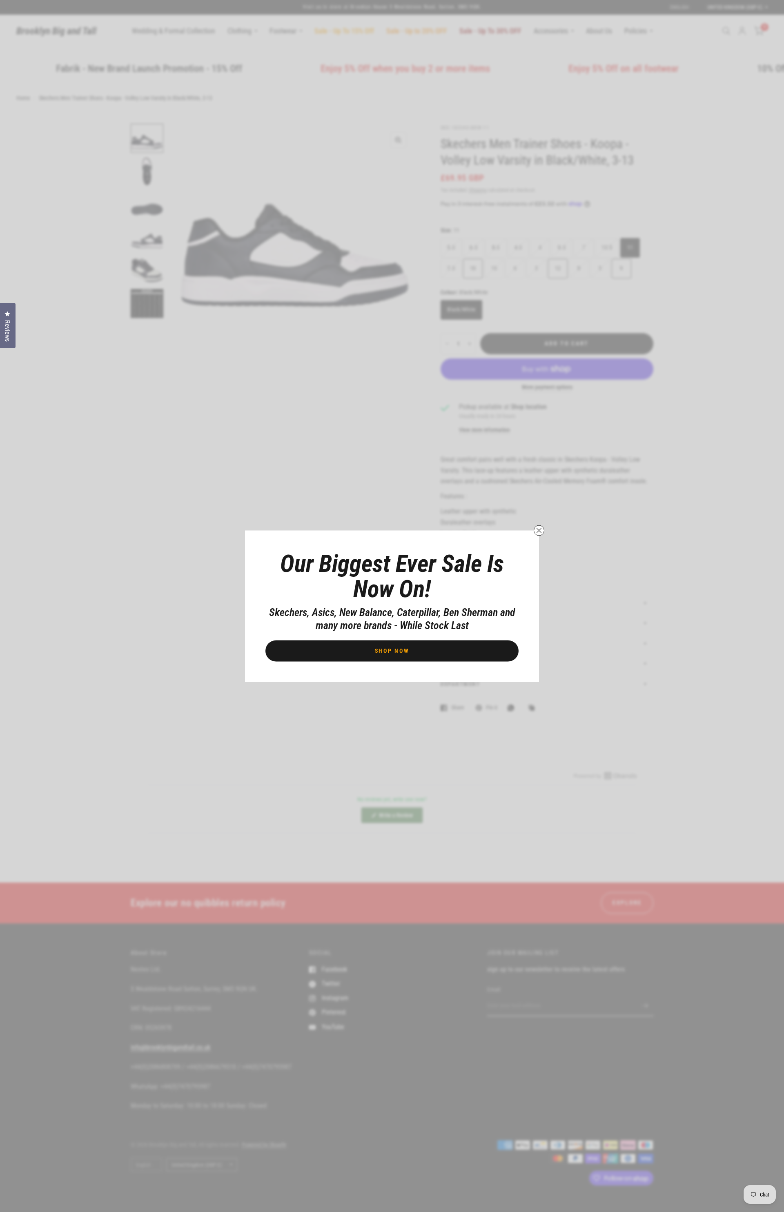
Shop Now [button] (392, 650)
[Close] (539, 530)
